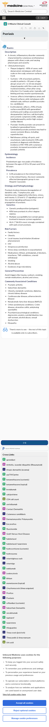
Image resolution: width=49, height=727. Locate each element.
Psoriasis (8, 33)
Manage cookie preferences (24, 718)
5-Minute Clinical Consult (19, 24)
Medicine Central (18, 5)
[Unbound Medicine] (43, 4)
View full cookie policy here (14, 694)
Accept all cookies (24, 703)
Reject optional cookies (24, 710)
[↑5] (24, 443)
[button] (42, 18)
